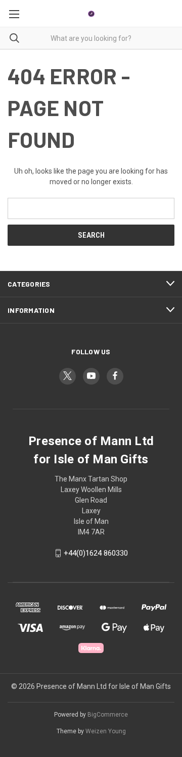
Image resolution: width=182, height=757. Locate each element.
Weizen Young (105, 731)
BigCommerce (107, 714)
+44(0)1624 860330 (96, 553)
